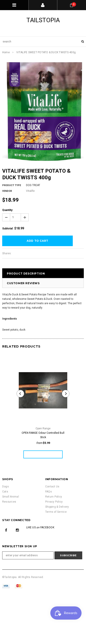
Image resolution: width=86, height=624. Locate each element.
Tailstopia (43, 20)
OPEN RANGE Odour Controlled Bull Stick (43, 435)
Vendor (7, 191)
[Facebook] (6, 530)
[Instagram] (17, 530)
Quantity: (7, 210)
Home (6, 52)
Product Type (11, 185)
